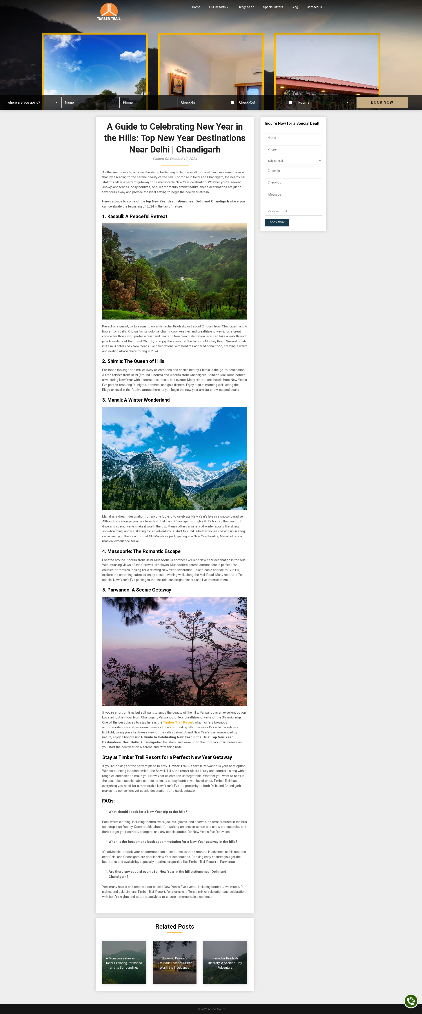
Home (196, 7)
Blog (295, 7)
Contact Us (314, 7)
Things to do (245, 7)
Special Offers (273, 7)
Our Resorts (217, 7)
